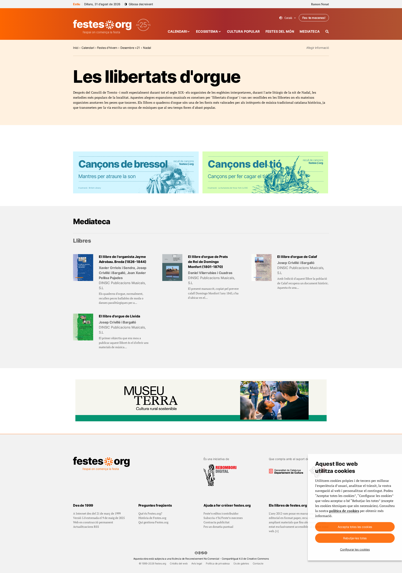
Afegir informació (317, 47)
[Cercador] (327, 31)
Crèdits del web (179, 563)
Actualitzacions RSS (86, 527)
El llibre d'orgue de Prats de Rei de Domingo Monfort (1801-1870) (208, 262)
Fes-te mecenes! (313, 17)
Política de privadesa (218, 563)
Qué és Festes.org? (150, 513)
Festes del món (279, 31)
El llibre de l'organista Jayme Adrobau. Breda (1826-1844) (122, 259)
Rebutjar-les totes (355, 538)
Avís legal (196, 563)
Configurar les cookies (355, 549)
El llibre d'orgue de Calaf (297, 257)
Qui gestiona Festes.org (153, 522)
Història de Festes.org (152, 518)
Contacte (258, 563)
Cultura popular (243, 31)
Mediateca (310, 31)
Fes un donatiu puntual (218, 527)
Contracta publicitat (216, 522)
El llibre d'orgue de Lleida (119, 316)
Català (287, 17)
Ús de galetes (241, 563)
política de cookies (344, 510)
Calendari (177, 31)
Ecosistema (207, 31)
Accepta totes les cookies (355, 527)
